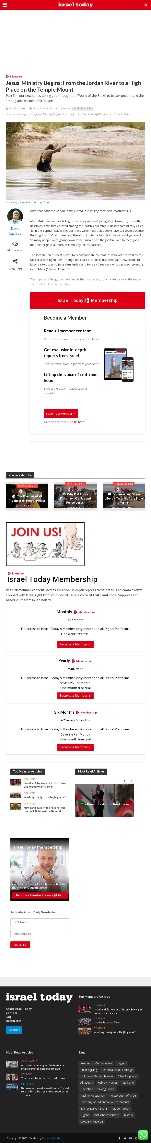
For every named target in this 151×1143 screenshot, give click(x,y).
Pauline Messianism (93, 1095)
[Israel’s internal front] (84, 1021)
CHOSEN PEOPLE (91, 1121)
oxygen (121, 1063)
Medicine (128, 1082)
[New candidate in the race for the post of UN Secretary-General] (15, 806)
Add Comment (15, 250)
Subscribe (14, 1030)
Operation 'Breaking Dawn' (97, 1089)
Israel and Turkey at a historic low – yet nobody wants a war (46, 785)
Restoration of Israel (123, 1095)
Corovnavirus (103, 1063)
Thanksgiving (88, 1070)
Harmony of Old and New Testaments (104, 1102)
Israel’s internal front (107, 1022)
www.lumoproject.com (36, 202)
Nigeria (84, 1115)
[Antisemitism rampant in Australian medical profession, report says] (12, 1064)
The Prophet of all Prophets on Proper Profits (27, 498)
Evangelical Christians (94, 1108)
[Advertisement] (75, 45)
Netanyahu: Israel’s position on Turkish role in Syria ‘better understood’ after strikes (45, 1092)
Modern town (121, 1108)
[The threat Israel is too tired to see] (12, 1076)
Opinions (29, 779)
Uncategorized (24, 114)
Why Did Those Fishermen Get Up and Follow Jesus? (75, 498)
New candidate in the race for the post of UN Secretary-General (44, 809)
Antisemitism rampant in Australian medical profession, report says (43, 1067)
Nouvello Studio (51, 1138)
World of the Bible (82, 108)
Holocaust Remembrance (96, 1076)
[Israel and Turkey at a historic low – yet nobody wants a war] (15, 782)
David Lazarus (17, 108)
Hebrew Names (108, 1082)
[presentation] (124, 781)
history (128, 1115)
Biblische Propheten (107, 1115)
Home (9, 114)
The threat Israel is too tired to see (105, 804)
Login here (77, 422)
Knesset (85, 1063)
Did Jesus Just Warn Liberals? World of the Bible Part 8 (124, 498)
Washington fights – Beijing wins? (45, 797)
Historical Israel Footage (117, 1070)
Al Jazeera (86, 1082)
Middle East (28, 1084)
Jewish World (29, 1061)
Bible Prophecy (127, 1076)
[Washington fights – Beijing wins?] (15, 795)
